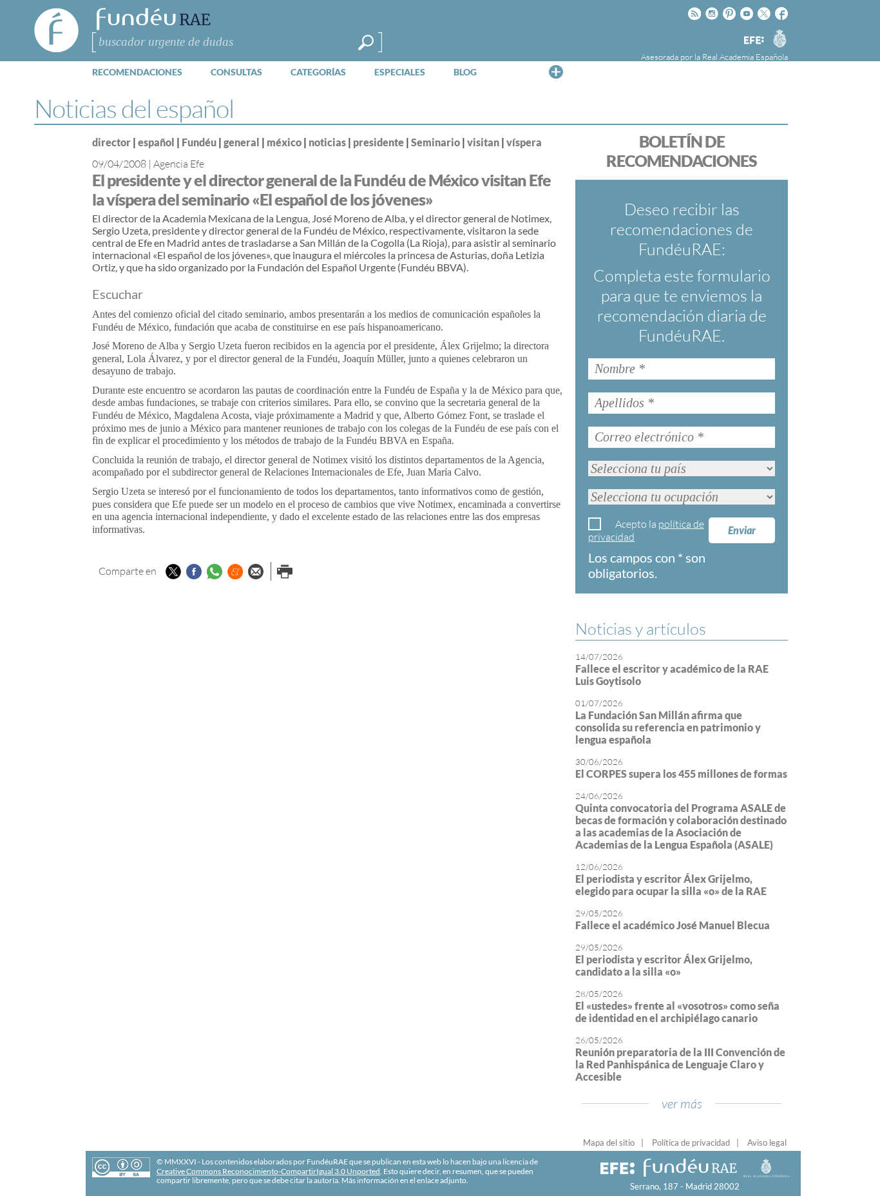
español (156, 142)
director (111, 142)
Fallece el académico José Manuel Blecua (672, 925)
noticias (327, 142)
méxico (284, 142)
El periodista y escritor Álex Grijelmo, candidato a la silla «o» (663, 965)
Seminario (435, 142)
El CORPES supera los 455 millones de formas (681, 773)
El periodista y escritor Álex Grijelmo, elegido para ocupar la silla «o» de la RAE (671, 885)
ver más (682, 1103)
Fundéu (199, 142)
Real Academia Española (745, 57)
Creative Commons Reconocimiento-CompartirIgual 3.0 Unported (268, 1171)
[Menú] (556, 71)
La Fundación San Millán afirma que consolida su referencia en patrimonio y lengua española (668, 727)
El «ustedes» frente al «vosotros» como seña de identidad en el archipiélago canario (677, 1011)
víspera (524, 142)
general (242, 142)
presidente (378, 142)
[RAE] (779, 38)
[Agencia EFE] (753, 41)
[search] (366, 42)
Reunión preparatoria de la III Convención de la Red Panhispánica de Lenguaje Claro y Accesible (680, 1064)
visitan (483, 142)
